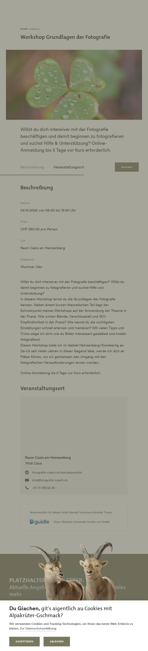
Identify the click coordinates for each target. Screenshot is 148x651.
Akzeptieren (24, 641)
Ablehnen (57, 641)
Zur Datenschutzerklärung (38, 628)
